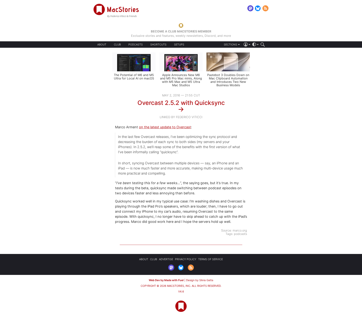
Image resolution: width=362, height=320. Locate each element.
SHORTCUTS (158, 44)
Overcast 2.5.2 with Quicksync (181, 102)
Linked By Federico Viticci (181, 117)
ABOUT (101, 44)
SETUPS (179, 44)
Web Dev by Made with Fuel (166, 280)
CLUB (117, 44)
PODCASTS (135, 44)
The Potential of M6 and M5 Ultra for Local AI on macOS (134, 76)
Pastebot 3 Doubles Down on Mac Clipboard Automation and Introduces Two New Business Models (228, 80)
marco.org (240, 230)
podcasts (240, 234)
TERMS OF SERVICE (210, 259)
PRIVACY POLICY (185, 259)
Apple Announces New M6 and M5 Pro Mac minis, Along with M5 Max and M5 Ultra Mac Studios (181, 80)
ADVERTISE (166, 259)
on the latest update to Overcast (165, 127)
